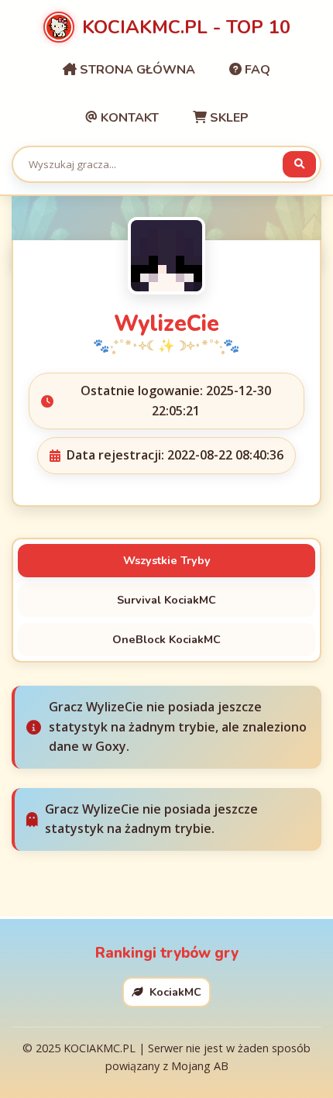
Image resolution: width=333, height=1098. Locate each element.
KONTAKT (128, 117)
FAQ (256, 69)
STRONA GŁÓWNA (136, 69)
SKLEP (228, 117)
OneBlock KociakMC (166, 639)
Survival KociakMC (166, 600)
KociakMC (173, 992)
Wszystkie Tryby (167, 560)
